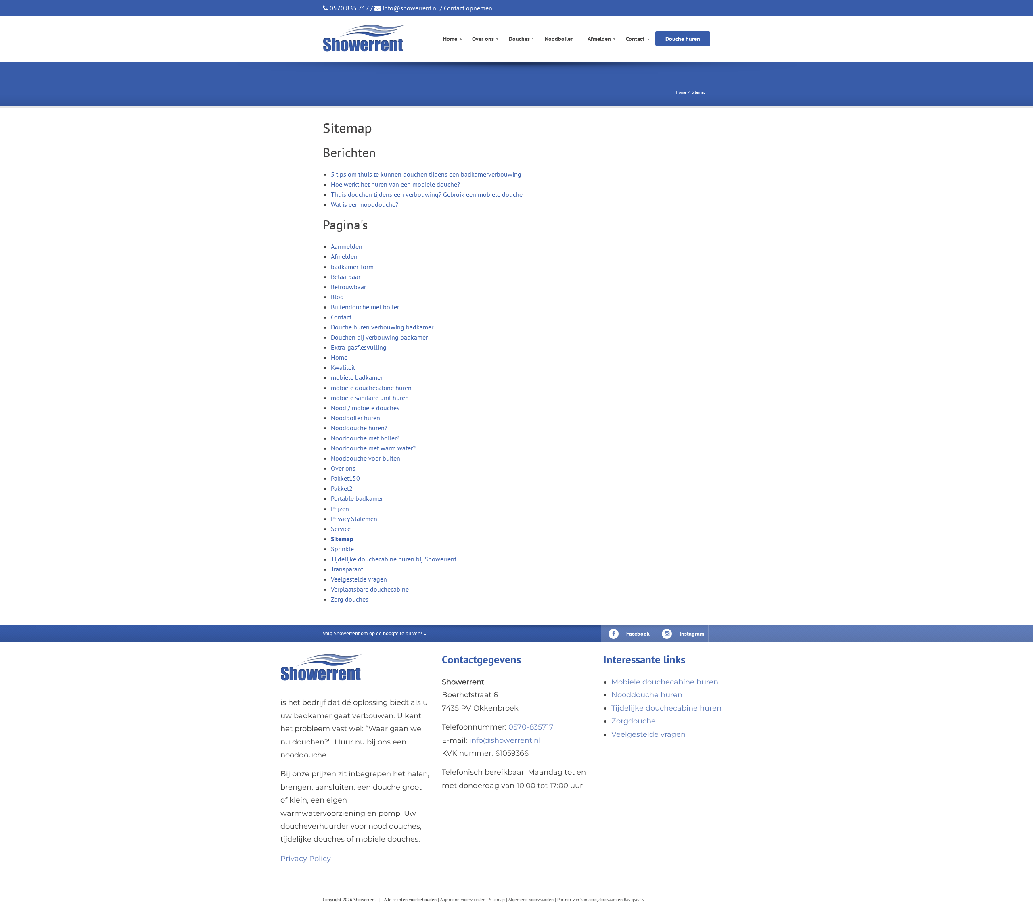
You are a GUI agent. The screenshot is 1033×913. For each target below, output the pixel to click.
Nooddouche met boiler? (365, 438)
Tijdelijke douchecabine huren (666, 708)
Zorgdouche (633, 721)
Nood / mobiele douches (365, 408)
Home (450, 38)
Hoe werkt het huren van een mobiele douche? (395, 184)
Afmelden (599, 38)
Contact (635, 38)
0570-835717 (531, 727)
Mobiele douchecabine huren (664, 681)
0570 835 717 (349, 8)
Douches (519, 38)
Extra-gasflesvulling (359, 347)
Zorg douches (349, 599)
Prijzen (340, 508)
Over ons (483, 38)
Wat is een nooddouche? (364, 204)
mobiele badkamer (357, 377)
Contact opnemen (468, 8)
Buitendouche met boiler (365, 307)
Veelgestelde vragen (359, 579)
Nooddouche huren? (359, 428)
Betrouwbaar (348, 287)
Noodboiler (559, 38)
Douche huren (682, 38)
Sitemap (342, 539)
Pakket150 (345, 478)
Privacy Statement (355, 519)
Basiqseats (634, 900)
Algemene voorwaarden (462, 900)
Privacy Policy (305, 858)
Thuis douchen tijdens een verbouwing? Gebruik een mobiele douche (427, 194)
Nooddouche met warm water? (373, 448)
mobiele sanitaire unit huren (370, 398)
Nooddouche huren (646, 694)
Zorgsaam (607, 900)
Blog (337, 297)
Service (341, 529)
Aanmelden (346, 246)
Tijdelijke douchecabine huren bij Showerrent (393, 559)
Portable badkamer (357, 498)
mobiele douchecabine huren (371, 388)
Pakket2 (342, 488)
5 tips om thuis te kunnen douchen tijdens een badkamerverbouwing (426, 174)
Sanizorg (588, 900)
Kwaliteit (343, 367)
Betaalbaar (345, 277)
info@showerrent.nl (410, 8)
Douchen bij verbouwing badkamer (379, 337)
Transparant (347, 569)
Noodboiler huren (355, 418)
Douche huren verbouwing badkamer (382, 327)
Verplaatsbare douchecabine (370, 589)
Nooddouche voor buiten (365, 458)
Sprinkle (342, 549)
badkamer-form (352, 267)
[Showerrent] (365, 38)
